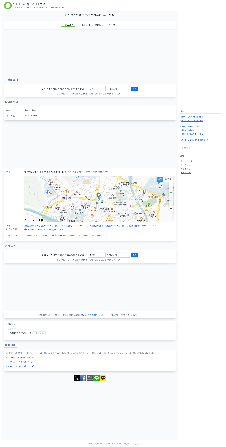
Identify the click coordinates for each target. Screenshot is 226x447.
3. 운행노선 (185, 168)
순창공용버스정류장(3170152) (38, 225)
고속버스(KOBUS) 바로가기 (19, 357)
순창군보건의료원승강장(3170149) (139, 225)
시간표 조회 (68, 24)
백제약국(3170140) (53, 229)
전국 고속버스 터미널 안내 (192, 116)
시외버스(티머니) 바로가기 (19, 361)
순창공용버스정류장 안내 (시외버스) (98, 314)
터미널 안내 (84, 24)
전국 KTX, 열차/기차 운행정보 (193, 140)
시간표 (42, 333)
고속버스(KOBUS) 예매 (191, 126)
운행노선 (99, 24)
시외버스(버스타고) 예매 (191, 134)
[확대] (171, 184)
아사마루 (117, 443)
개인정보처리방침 (130, 443)
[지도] (160, 179)
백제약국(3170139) (33, 229)
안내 (35, 333)
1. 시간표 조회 (186, 161)
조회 (134, 89)
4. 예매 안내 (186, 172)
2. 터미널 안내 (186, 164)
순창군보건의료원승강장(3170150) (103, 225)
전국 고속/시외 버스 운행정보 (29, 4)
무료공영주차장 (31, 235)
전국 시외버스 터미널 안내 (192, 120)
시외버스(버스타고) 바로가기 (20, 366)
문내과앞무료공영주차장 (70, 235)
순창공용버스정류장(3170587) (69, 225)
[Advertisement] (89, 52)
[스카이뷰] (168, 179)
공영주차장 (89, 235)
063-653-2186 (31, 115)
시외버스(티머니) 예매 (190, 130)
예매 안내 (113, 24)
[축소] (171, 208)
